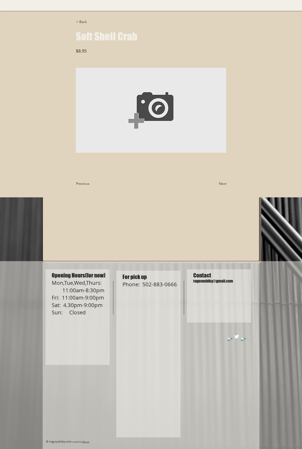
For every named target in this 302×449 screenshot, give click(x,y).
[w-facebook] (230, 340)
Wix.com (85, 442)
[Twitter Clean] (236, 336)
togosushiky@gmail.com (213, 281)
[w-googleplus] (243, 340)
